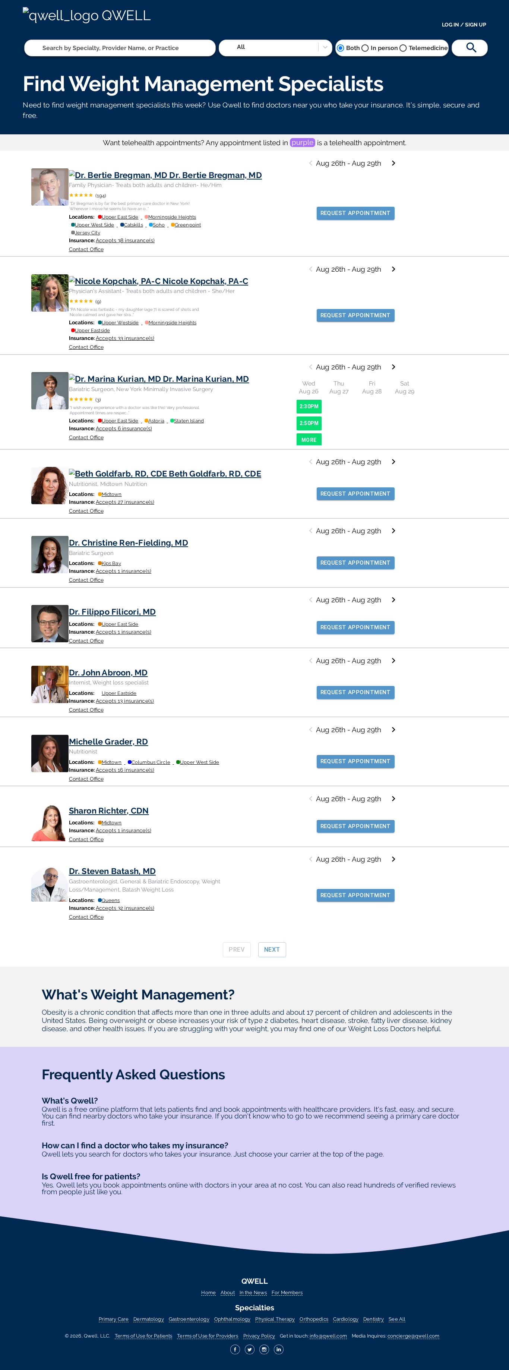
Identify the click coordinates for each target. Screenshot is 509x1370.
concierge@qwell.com (413, 1336)
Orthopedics (314, 1319)
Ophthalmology (232, 1319)
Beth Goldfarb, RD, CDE (215, 473)
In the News (253, 1292)
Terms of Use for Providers (207, 1336)
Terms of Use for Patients (143, 1336)
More (309, 440)
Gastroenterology (189, 1319)
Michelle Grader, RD (108, 741)
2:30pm (309, 406)
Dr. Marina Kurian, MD (206, 379)
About (228, 1292)
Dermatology (148, 1319)
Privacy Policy (259, 1336)
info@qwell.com (328, 1336)
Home (208, 1292)
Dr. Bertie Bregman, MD (215, 175)
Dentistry (373, 1319)
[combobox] (43, 48)
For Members (287, 1292)
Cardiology (345, 1319)
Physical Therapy (275, 1319)
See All (397, 1319)
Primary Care (114, 1319)
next (272, 949)
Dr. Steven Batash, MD (112, 871)
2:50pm (309, 423)
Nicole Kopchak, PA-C (205, 281)
